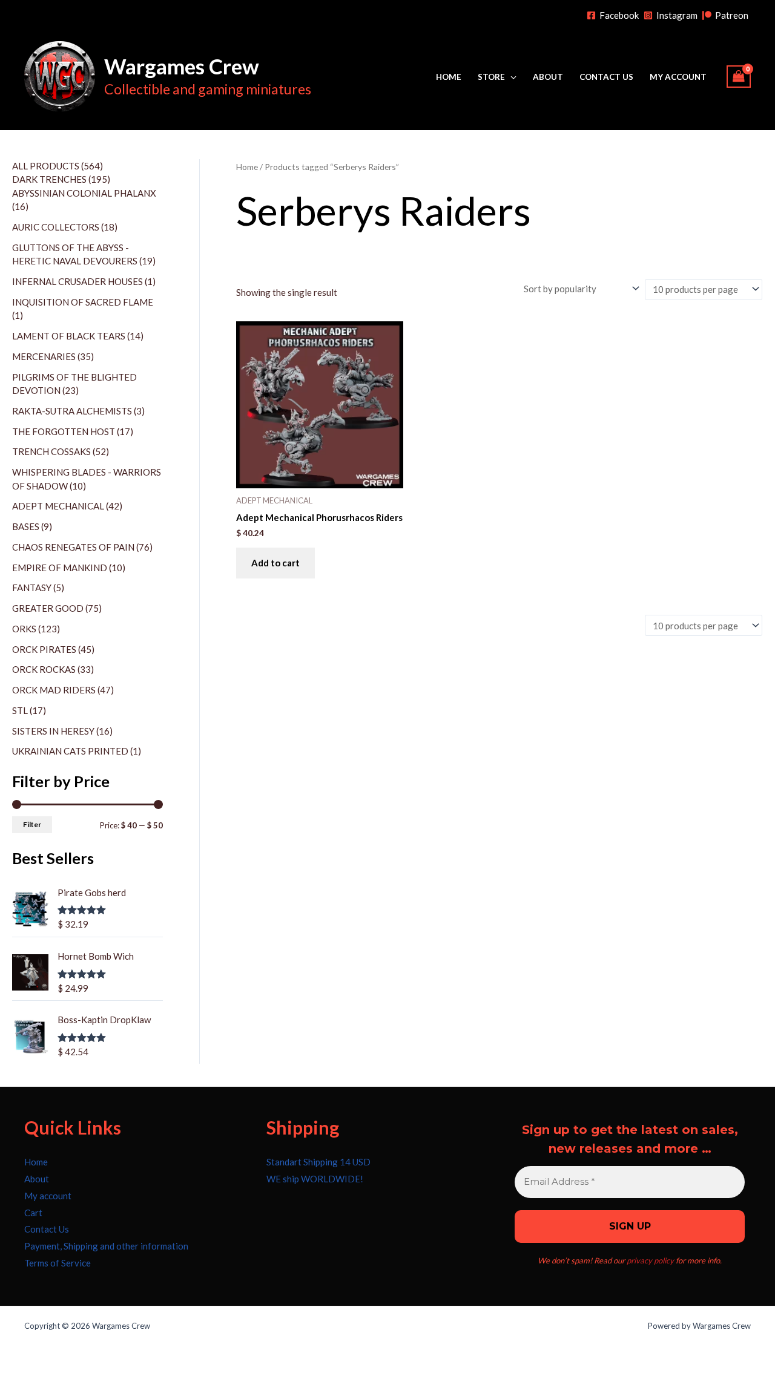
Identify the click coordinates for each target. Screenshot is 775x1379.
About (548, 77)
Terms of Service (57, 1262)
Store (491, 77)
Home (448, 77)
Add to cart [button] (275, 562)
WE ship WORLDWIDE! (314, 1178)
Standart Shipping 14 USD (318, 1161)
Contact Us (606, 77)
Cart (33, 1212)
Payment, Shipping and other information (106, 1245)
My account (678, 77)
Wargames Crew (181, 66)
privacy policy (650, 1260)
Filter (32, 824)
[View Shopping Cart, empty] (739, 76)
